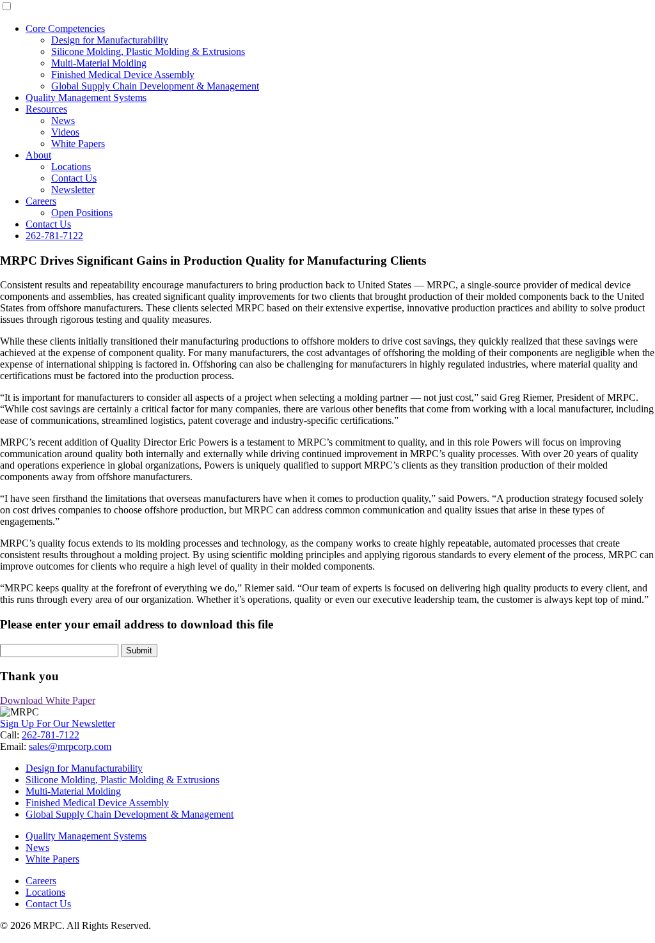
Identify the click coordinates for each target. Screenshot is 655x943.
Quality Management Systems (86, 97)
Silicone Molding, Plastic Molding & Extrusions (148, 51)
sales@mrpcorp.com (70, 746)
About (38, 155)
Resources (46, 109)
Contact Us (74, 178)
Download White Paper (47, 700)
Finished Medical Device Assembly (122, 74)
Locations (71, 166)
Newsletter (73, 189)
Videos (65, 132)
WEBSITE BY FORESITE (38, 938)
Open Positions (82, 212)
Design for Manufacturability (109, 40)
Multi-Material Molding (98, 63)
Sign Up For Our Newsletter (57, 723)
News (63, 120)
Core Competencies (65, 28)
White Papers (78, 143)
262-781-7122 (54, 235)
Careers (41, 201)
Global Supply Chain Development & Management (155, 86)
